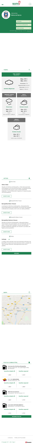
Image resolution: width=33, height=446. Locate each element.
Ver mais (16, 253)
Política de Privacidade (19, 437)
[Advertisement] (16, 50)
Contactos (10, 437)
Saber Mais (6, 196)
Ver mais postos (16, 416)
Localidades (5, 4)
